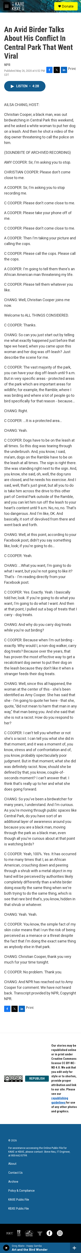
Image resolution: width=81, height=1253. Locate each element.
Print (72, 68)
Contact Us (15, 1172)
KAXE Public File (18, 1199)
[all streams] (75, 1248)
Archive (13, 1181)
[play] (6, 1248)
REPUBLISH (37, 1078)
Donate (68, 6)
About (12, 1163)
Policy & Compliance (21, 1190)
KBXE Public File (18, 1208)
